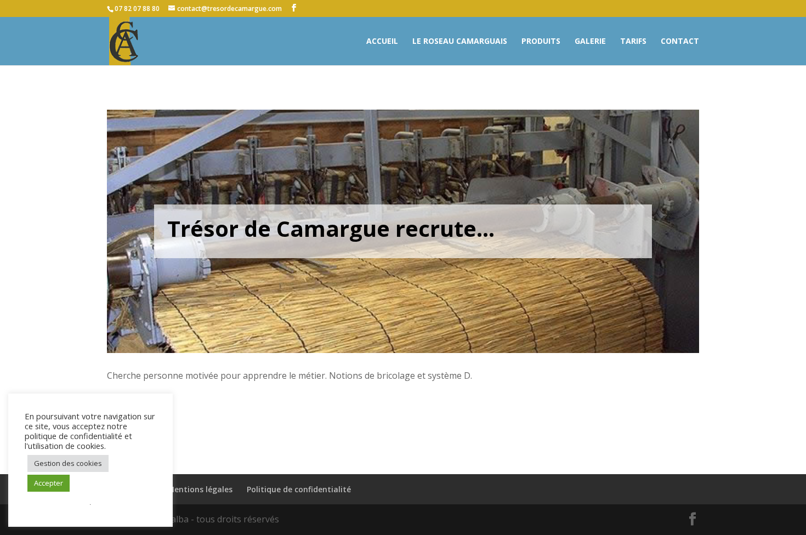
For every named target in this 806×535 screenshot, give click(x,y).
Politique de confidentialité (299, 489)
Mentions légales (199, 489)
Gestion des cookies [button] (68, 463)
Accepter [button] (48, 483)
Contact (680, 41)
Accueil (382, 41)
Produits (540, 41)
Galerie (590, 41)
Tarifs (633, 41)
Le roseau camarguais (459, 41)
